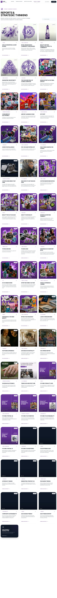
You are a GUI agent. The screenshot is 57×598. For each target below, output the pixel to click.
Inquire (53, 1)
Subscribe (47, 1)
